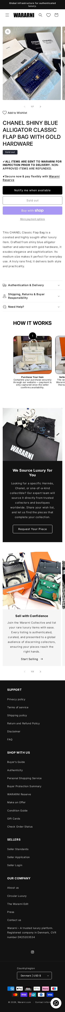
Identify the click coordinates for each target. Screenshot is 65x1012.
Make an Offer (16, 802)
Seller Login (14, 865)
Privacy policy (16, 699)
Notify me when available (32, 190)
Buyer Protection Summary (24, 786)
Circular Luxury (17, 895)
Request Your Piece (32, 529)
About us (13, 887)
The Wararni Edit (18, 903)
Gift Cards (13, 818)
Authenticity (15, 770)
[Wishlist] (48, 15)
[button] (7, 15)
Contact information (46, 1002)
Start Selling (30, 659)
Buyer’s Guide (16, 761)
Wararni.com (24, 1002)
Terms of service (18, 707)
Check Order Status (20, 826)
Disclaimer (13, 731)
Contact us (14, 919)
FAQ (10, 739)
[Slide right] (40, 107)
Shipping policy (17, 715)
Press (10, 911)
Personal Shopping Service (24, 778)
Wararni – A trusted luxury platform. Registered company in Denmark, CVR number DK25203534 (31, 932)
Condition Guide (17, 810)
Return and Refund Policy (23, 723)
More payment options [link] (32, 219)
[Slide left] (25, 107)
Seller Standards (18, 849)
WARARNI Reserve (19, 794)
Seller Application (18, 857)
